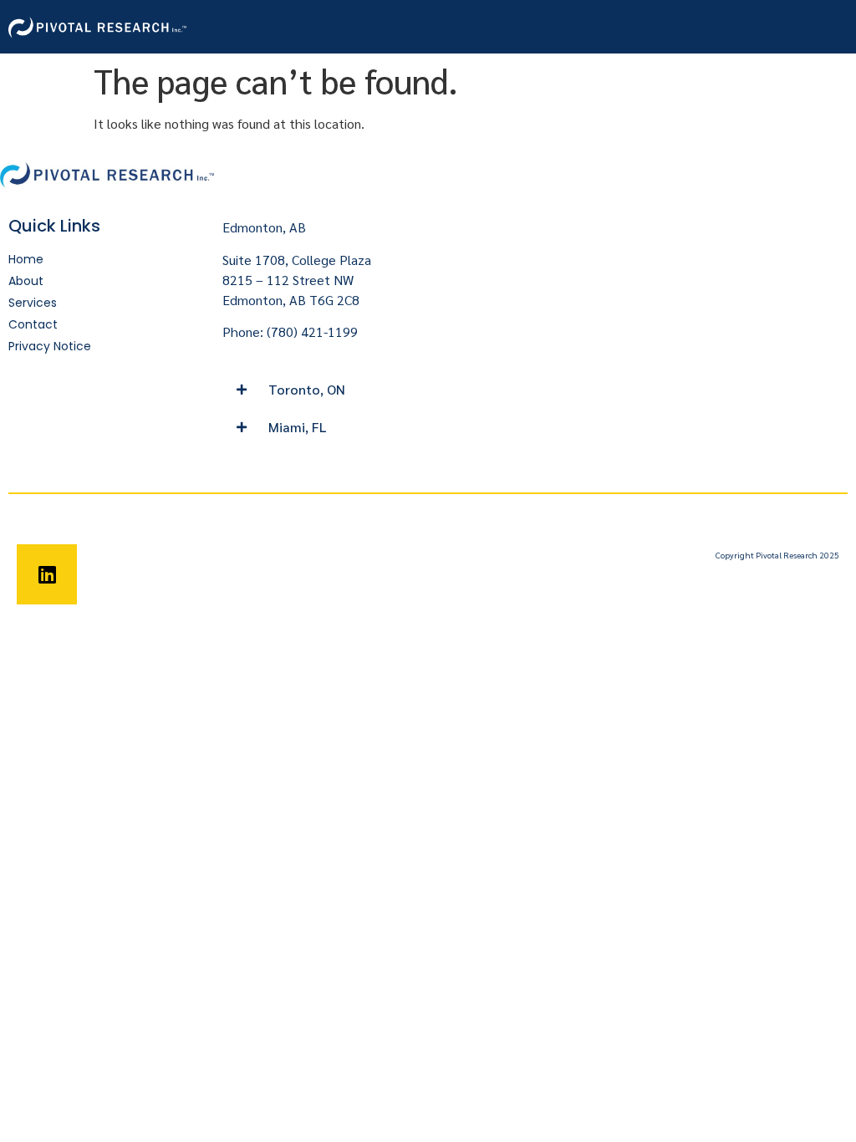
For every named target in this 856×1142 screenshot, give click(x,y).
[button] (321, 390)
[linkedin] (47, 574)
